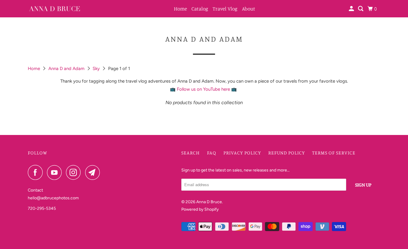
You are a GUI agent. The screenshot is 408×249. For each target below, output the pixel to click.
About (248, 8)
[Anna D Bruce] (55, 8)
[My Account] (352, 8)
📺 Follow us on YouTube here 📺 (204, 89)
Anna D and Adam (67, 68)
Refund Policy (286, 153)
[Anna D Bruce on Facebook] (37, 172)
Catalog (199, 8)
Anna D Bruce (209, 201)
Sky (97, 68)
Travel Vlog (225, 8)
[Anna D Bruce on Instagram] (75, 172)
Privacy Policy (242, 153)
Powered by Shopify (200, 209)
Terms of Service (333, 153)
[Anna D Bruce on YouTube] (56, 172)
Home (180, 8)
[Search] (361, 8)
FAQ (211, 153)
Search (190, 153)
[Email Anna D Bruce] (94, 172)
